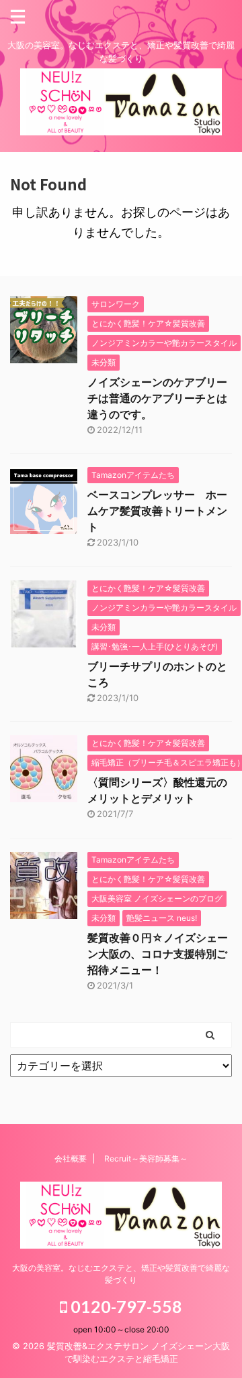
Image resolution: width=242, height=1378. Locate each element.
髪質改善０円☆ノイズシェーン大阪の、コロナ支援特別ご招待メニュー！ (157, 954)
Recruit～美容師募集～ (146, 1158)
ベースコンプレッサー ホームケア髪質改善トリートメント (157, 511)
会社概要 (70, 1158)
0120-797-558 (124, 1306)
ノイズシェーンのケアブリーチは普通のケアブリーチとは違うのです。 (157, 398)
